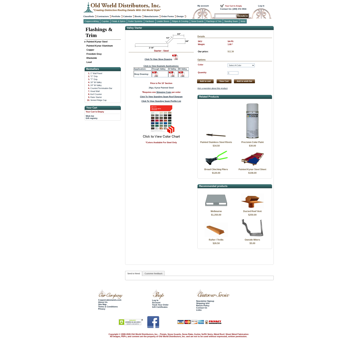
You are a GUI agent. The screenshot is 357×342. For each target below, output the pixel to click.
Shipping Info (203, 303)
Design (180, 16)
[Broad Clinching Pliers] (216, 166)
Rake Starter (96, 97)
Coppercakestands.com (109, 300)
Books (138, 16)
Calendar (127, 16)
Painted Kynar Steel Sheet (252, 169)
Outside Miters (252, 239)
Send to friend (133, 273)
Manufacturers (151, 16)
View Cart (224, 81)
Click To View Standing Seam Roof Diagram (161, 97)
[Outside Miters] (252, 236)
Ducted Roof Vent (252, 211)
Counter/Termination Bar (101, 88)
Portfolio (116, 16)
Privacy (101, 309)
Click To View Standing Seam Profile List (161, 101)
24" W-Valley (96, 85)
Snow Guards (197, 21)
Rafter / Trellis (216, 239)
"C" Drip (94, 76)
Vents (242, 21)
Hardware (149, 21)
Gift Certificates (160, 307)
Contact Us (201, 308)
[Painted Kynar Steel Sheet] (252, 166)
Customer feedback (154, 273)
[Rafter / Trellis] (216, 236)
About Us (102, 302)
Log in (261, 6)
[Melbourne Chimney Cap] (216, 208)
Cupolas (105, 21)
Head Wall (94, 91)
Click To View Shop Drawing (158, 59)
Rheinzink (91, 58)
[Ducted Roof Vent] (252, 208)
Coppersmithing (92, 21)
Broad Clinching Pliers (216, 169)
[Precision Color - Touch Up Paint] (252, 139)
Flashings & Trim (99, 32)
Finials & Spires (119, 21)
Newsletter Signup (205, 301)
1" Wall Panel (96, 73)
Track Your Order (160, 305)
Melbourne (216, 211)
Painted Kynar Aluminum (99, 45)
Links (199, 310)
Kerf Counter (96, 94)
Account (156, 302)
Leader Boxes (163, 21)
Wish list (90, 116)
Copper (90, 50)
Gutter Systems (135, 21)
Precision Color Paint (252, 142)
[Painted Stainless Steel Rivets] (216, 139)
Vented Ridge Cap (98, 100)
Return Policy (202, 305)
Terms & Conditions (108, 307)
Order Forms (167, 16)
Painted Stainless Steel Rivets (216, 142)
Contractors (103, 16)
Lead (89, 62)
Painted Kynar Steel (96, 41)
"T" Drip (93, 79)
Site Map (102, 304)
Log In (155, 300)
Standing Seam (231, 21)
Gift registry (91, 118)
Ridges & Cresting (180, 21)
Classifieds (88, 16)
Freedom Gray (94, 54)
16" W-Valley (96, 82)
